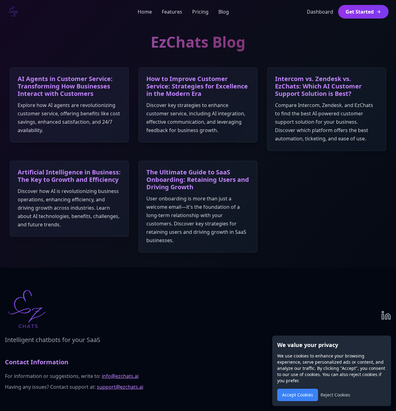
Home (145, 11)
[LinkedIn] (386, 315)
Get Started (360, 11)
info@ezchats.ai (120, 376)
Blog (223, 11)
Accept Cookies (297, 395)
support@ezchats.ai (120, 386)
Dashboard (320, 11)
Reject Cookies (335, 395)
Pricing (200, 11)
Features (172, 11)
